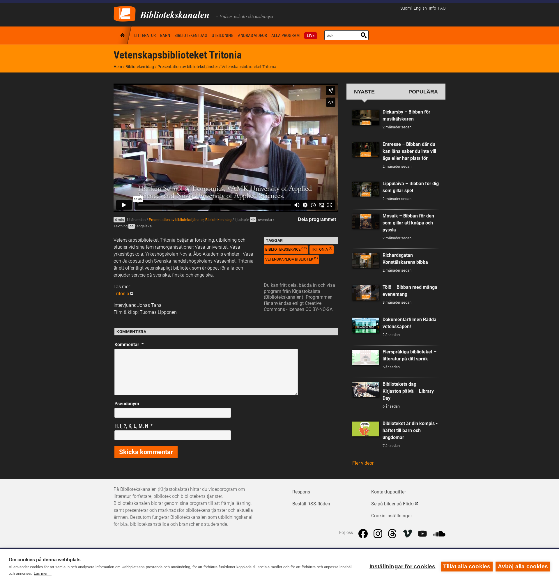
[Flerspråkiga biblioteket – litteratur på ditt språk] (365, 357)
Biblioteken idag (190, 35)
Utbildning (222, 35)
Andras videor (252, 35)
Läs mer (40, 573)
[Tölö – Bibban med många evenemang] (365, 292)
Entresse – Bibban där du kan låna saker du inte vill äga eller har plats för (409, 151)
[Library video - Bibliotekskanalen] (125, 13)
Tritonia (121, 293)
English (420, 8)
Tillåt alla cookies (467, 566)
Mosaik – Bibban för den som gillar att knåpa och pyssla (408, 223)
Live (310, 35)
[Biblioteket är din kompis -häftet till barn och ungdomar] (365, 429)
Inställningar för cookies (402, 566)
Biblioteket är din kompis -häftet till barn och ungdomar (410, 430)
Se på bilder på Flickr (392, 504)
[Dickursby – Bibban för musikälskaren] (365, 117)
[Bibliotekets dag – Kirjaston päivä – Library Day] (365, 389)
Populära (423, 92)
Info (432, 8)
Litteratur (145, 35)
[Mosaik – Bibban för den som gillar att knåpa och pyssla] (365, 221)
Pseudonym (126, 403)
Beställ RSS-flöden (311, 504)
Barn (165, 35)
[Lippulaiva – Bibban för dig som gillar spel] (365, 189)
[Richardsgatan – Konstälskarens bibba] (365, 260)
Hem (123, 35)
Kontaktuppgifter (388, 492)
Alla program (285, 35)
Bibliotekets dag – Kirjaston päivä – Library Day (408, 391)
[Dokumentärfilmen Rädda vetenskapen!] (365, 325)
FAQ (441, 8)
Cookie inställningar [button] (391, 515)
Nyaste (364, 92)
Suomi (406, 8)
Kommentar (129, 344)
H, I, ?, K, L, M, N (133, 426)
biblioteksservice (286, 249)
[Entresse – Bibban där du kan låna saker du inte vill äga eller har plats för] (365, 149)
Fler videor (363, 463)
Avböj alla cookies (523, 566)
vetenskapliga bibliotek (291, 258)
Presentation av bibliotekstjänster (188, 66)
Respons (301, 492)
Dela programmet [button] (317, 219)
